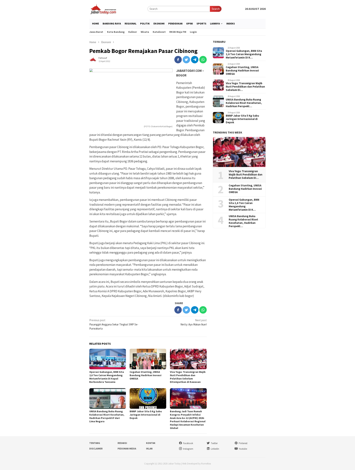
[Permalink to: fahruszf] (93, 59)
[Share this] (178, 59)
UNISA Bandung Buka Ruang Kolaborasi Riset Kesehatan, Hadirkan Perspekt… (244, 103)
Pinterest (243, 443)
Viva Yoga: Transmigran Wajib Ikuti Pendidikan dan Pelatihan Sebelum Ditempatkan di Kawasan (188, 377)
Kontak (150, 443)
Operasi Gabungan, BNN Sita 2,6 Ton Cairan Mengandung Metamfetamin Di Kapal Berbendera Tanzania (106, 377)
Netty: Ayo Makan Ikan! (193, 322)
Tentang (94, 443)
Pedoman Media (127, 448)
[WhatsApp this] (203, 59)
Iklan (149, 448)
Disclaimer (96, 448)
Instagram (188, 448)
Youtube (243, 448)
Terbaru (219, 42)
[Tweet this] (186, 59)
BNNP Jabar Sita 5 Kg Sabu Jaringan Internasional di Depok (146, 415)
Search (216, 9)
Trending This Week (227, 132)
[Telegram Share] (194, 59)
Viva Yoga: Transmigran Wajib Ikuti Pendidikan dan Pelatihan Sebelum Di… (245, 87)
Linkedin (215, 448)
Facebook (188, 443)
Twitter (214, 443)
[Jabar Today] (103, 8)
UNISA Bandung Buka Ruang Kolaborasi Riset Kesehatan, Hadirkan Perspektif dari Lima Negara (106, 416)
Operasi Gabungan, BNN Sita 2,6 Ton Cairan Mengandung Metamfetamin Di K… (244, 54)
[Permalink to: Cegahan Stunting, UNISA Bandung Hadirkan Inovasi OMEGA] (148, 359)
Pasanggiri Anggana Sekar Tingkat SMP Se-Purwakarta (113, 324)
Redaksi (122, 443)
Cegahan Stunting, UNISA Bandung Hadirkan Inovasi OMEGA (145, 375)
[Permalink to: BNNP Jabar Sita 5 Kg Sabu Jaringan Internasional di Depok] (148, 398)
